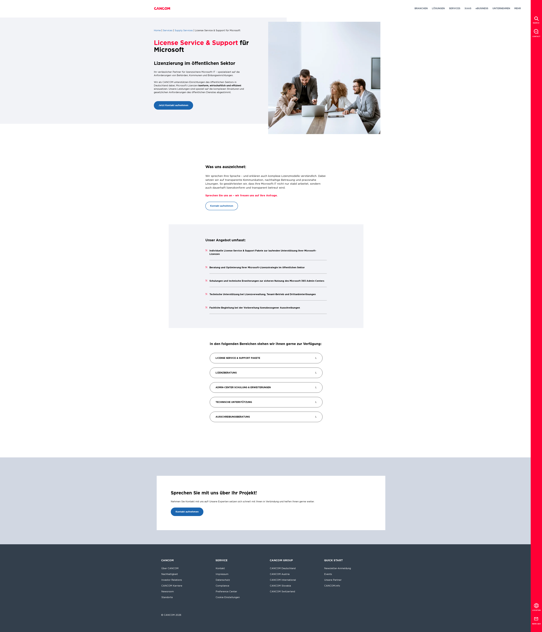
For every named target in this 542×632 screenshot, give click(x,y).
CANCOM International (283, 580)
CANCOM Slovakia (280, 585)
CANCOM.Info (332, 585)
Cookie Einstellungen (228, 597)
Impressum (222, 574)
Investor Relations (171, 580)
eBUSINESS (482, 8)
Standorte (167, 597)
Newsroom (167, 591)
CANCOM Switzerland (282, 591)
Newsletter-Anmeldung (337, 568)
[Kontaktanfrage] (536, 31)
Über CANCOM (170, 568)
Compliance (222, 585)
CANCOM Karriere (171, 585)
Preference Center (226, 591)
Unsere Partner (333, 580)
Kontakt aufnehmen (221, 206)
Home (157, 30)
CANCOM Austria (279, 574)
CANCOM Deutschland (283, 568)
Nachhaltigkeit (169, 574)
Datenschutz (223, 580)
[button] (421, 8)
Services (167, 30)
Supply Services (184, 30)
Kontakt (220, 568)
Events (328, 574)
